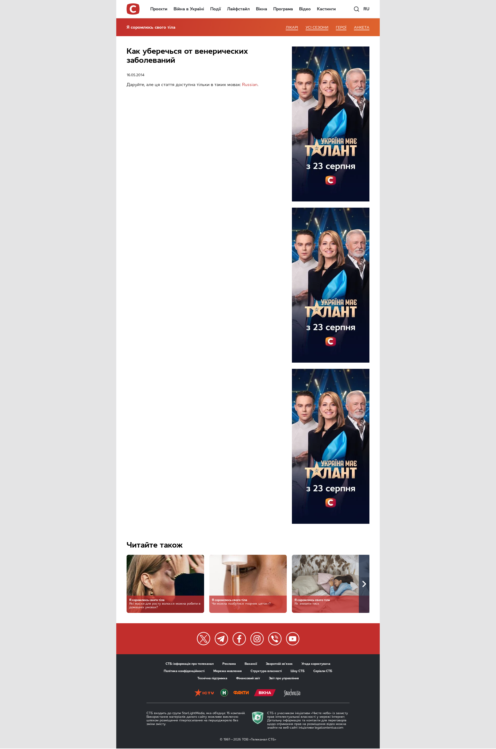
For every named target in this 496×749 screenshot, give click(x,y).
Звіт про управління (284, 678)
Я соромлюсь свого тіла (151, 27)
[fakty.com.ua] (241, 693)
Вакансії (251, 664)
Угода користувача (315, 664)
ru (366, 8)
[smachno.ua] (292, 693)
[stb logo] (133, 9)
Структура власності (266, 671)
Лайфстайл (238, 8)
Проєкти (158, 8)
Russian (250, 84)
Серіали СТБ (322, 671)
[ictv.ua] (204, 693)
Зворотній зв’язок (279, 664)
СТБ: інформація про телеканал (190, 664)
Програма (283, 8)
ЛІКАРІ (292, 27)
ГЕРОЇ (341, 27)
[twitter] (203, 638)
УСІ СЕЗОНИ (317, 27)
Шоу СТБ (298, 671)
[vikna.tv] (265, 693)
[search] (356, 9)
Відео (305, 8)
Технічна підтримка (212, 678)
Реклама (229, 664)
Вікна (261, 8)
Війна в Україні (189, 8)
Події (215, 8)
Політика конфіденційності (184, 671)
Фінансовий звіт (248, 678)
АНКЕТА (361, 27)
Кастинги (326, 8)
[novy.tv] (224, 693)
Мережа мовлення (227, 671)
